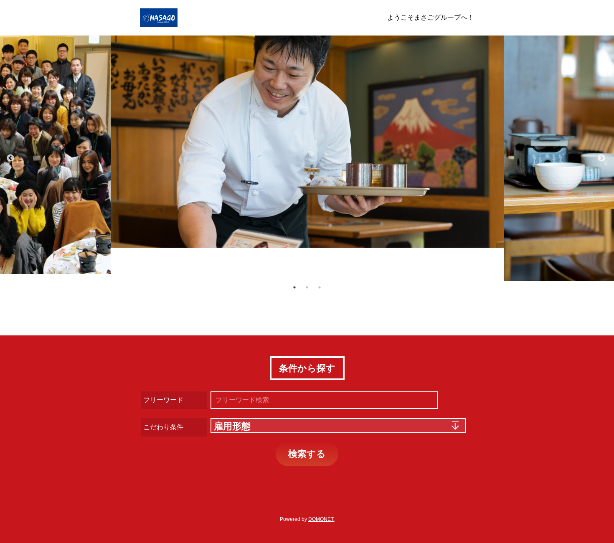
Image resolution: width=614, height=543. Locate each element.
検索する (307, 454)
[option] (307, 142)
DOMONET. (321, 519)
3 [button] (319, 287)
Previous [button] (10, 158)
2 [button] (307, 287)
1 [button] (294, 287)
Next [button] (601, 158)
